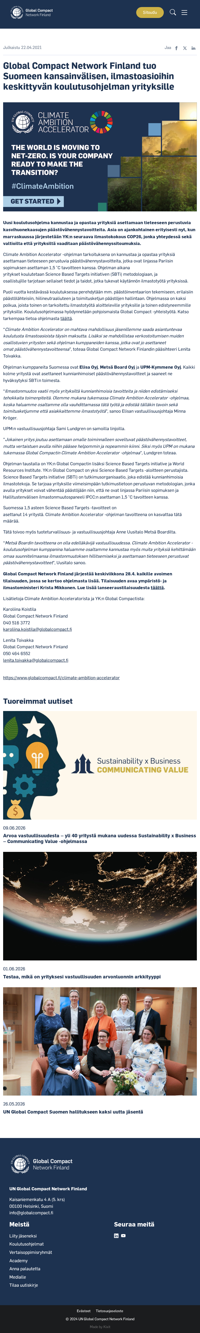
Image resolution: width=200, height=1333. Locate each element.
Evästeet (84, 1311)
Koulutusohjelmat (26, 1244)
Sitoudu (150, 12)
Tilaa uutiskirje (23, 1285)
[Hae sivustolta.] (173, 12)
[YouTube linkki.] (123, 1236)
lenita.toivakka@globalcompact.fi (35, 660)
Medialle (17, 1277)
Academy (18, 1260)
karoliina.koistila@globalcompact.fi (37, 629)
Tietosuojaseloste (109, 1311)
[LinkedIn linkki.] (116, 1236)
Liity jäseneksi (23, 1235)
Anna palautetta (24, 1268)
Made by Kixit (100, 1327)
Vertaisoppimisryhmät (30, 1252)
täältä (66, 318)
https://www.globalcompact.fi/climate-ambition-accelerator (61, 677)
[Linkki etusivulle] (32, 12)
